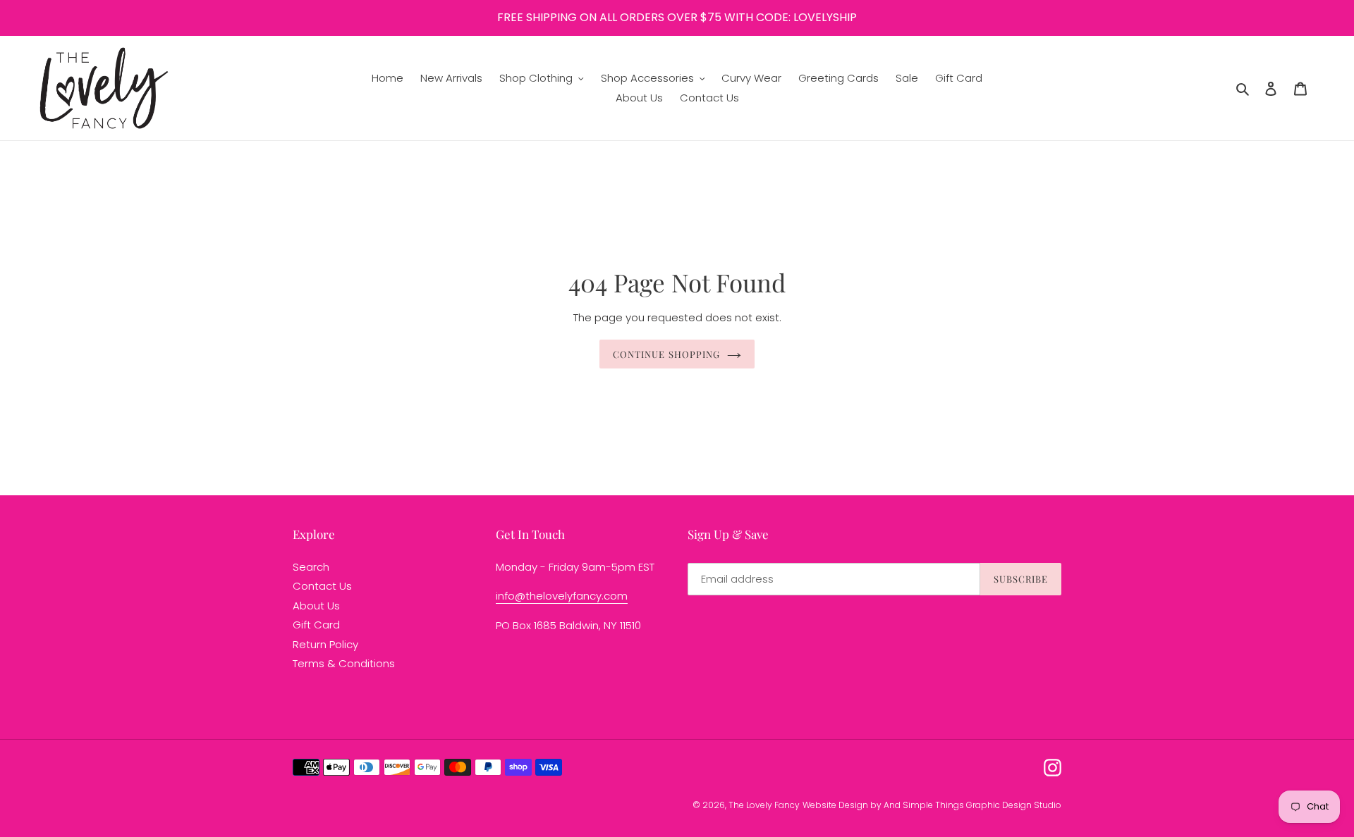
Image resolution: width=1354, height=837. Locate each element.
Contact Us (322, 585)
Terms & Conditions (344, 663)
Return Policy (325, 644)
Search (311, 566)
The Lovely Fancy (764, 805)
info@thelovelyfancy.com (562, 595)
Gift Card (316, 624)
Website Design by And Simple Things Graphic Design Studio (932, 805)
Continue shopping (666, 354)
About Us (316, 605)
